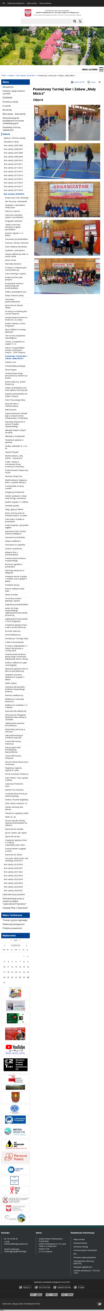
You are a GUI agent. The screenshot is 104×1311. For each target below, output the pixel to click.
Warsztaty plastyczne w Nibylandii (14, 571)
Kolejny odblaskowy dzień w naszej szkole (16, 255)
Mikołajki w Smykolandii (15, 436)
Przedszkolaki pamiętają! (15, 366)
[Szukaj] (74, 21)
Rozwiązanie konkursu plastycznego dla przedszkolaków (14, 285)
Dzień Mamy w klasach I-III (16, 803)
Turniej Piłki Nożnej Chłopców (13, 757)
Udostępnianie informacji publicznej (83, 1262)
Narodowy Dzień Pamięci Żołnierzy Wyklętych (15, 532)
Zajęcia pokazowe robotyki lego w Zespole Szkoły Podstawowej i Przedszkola (16, 415)
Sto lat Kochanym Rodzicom (16, 774)
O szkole (7, 105)
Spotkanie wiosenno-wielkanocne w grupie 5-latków (15, 677)
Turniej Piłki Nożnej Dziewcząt (13, 742)
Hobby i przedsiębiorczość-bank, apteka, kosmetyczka (16, 389)
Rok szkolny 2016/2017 (13, 186)
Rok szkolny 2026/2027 (13, 890)
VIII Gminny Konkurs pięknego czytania (13, 599)
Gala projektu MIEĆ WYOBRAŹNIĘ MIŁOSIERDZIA (13, 749)
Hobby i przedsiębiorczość (16, 292)
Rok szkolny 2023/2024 (13, 879)
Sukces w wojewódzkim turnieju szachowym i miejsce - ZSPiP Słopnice (15, 350)
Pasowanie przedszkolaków (16, 239)
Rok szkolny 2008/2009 (13, 156)
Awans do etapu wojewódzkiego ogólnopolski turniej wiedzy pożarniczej (16, 611)
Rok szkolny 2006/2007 (13, 149)
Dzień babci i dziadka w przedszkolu (14, 520)
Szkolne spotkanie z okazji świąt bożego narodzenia (16, 497)
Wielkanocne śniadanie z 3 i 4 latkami (16, 706)
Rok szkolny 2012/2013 (13, 171)
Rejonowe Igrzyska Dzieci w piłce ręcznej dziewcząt (16, 670)
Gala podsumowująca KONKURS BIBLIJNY (14, 736)
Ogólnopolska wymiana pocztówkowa (14, 724)
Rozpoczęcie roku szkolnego (17, 197)
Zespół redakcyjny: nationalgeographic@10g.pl (15, 1250)
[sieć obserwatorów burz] (15, 1149)
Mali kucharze (10, 409)
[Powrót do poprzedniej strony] (99, 82)
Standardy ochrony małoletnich (12, 128)
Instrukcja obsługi (80, 1246)
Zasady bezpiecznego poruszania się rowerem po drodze (16, 375)
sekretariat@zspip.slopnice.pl (16, 1244)
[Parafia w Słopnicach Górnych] (15, 1089)
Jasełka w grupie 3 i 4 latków (16, 502)
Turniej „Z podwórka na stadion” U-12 (14, 342)
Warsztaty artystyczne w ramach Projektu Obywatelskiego (15, 424)
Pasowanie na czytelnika (15, 545)
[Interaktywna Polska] (99, 1304)
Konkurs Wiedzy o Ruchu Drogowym (15, 324)
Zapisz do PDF (79, 82)
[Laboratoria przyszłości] (15, 1123)
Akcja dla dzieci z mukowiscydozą (12, 404)
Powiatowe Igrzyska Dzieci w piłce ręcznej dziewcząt (16, 626)
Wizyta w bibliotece (13, 541)
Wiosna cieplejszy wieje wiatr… (14, 589)
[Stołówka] (15, 998)
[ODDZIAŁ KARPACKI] (15, 1203)
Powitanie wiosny (12, 585)
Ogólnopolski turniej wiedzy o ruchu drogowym (16, 620)
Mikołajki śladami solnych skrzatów (15, 431)
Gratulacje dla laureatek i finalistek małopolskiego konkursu (15, 689)
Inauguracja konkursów (14, 492)
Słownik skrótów (80, 1243)
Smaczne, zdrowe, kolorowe (16, 243)
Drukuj (93, 82)
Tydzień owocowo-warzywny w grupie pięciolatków (13, 226)
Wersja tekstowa (45, 3)
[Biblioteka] (15, 1184)
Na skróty (7, 109)
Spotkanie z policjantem (15, 250)
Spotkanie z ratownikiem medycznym (15, 206)
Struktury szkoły (10, 101)
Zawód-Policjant (12, 452)
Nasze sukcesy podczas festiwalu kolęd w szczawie (16, 514)
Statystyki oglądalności (82, 1267)
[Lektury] (15, 1174)
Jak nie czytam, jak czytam (16, 833)
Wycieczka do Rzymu (13, 854)
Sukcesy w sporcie (12, 211)
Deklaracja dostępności (15, 3)
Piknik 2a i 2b (10, 817)
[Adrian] (15, 1023)
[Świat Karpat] (15, 1222)
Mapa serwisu (32, 3)
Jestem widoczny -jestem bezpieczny (15, 383)
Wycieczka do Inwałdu (14, 829)
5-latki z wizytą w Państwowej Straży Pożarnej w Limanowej (14, 464)
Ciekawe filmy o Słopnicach (15, 907)
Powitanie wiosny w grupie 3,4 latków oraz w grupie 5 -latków (16, 578)
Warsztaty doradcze (13, 264)
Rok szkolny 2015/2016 (13, 183)
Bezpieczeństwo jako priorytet (14, 278)
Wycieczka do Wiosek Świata (14, 306)
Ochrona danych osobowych (85, 1250)
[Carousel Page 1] (24, 61)
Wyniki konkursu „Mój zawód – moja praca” (14, 457)
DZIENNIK (7, 97)
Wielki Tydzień (11, 683)
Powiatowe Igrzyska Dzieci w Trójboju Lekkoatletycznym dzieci (16, 842)
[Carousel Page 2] (27, 61)
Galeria (6, 134)
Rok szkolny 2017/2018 (13, 190)
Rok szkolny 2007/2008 (13, 153)
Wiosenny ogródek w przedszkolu (13, 565)
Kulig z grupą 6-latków (14, 509)
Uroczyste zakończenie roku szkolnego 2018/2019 (16, 859)
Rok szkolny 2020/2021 (13, 868)
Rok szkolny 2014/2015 (13, 179)
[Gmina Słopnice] (15, 1102)
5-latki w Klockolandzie (14, 642)
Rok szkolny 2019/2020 (13, 864)
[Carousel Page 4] (31, 61)
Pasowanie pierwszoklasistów (12, 300)
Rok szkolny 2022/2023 (13, 875)
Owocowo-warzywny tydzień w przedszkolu (14, 216)
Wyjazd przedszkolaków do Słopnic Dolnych (16, 395)
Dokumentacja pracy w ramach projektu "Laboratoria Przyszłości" (14, 901)
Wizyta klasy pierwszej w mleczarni (15, 730)
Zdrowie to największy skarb (16, 813)
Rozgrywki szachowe (13, 221)
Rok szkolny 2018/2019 (14, 194)
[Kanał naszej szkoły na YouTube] (15, 1054)
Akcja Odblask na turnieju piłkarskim (15, 330)
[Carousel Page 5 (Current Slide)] (34, 61)
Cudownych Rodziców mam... (14, 785)
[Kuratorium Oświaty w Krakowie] (15, 1113)
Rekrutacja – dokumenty (14, 113)
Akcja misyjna (10, 369)
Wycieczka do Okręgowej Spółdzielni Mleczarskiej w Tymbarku (15, 717)
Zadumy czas (10, 362)
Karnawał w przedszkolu (15, 537)
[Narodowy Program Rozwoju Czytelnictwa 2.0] (15, 1073)
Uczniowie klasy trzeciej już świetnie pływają (16, 794)
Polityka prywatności (12, 928)
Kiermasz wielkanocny (14, 695)
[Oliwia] (15, 1042)
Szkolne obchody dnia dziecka (14, 808)
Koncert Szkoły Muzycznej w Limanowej (17, 763)
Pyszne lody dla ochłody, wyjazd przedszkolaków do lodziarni (16, 822)
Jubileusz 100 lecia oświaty (14, 138)
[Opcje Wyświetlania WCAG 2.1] (80, 21)
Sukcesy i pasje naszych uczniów (14, 92)
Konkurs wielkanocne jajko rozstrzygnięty (16, 663)
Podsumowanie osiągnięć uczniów (15, 849)
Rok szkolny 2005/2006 (13, 145)
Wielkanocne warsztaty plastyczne (14, 700)
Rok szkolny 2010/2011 (13, 164)
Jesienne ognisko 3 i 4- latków (14, 234)
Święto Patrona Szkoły (14, 295)
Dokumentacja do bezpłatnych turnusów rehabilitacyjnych (13, 121)
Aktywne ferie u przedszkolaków (11, 553)
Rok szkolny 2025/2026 (13, 887)
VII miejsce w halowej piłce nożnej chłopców (16, 312)
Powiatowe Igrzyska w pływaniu (14, 441)
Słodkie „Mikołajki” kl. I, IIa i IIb (16, 447)
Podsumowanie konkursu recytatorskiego (15, 559)
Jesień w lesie (10, 260)
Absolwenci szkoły (11, 141)
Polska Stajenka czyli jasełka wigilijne (16, 526)
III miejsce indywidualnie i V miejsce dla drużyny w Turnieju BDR (16, 648)
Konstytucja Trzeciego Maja (16, 638)
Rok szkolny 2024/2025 (13, 883)
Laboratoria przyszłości (14, 894)
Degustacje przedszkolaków (16, 604)
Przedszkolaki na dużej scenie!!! (14, 487)
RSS (4, 3)
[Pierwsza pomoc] (15, 1162)
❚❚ (5, 61)
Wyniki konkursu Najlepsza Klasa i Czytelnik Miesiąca (16, 481)
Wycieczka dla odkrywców (15, 711)
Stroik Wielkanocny (13, 635)
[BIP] (15, 1082)
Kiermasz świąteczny (13, 476)
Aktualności (8, 87)
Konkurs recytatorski (13, 548)
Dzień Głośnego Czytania (15, 273)
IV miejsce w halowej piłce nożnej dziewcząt (16, 268)
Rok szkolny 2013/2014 (13, 175)
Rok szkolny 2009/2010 (13, 160)
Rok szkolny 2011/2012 (13, 168)
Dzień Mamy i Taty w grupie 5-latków (16, 779)
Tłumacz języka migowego (15, 920)
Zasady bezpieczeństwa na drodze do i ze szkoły (16, 318)
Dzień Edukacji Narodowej (16, 246)
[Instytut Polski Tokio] (15, 1194)
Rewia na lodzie (11, 594)
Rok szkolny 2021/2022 (13, 872)
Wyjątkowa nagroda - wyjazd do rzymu (14, 769)
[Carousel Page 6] (36, 61)
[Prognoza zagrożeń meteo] (15, 1137)
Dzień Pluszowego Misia (15, 400)
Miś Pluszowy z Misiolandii (16, 201)
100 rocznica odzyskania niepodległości (15, 336)
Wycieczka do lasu (12, 836)
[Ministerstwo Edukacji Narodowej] (15, 1211)
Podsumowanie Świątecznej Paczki (16, 471)
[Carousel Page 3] (29, 61)
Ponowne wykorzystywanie (84, 1257)
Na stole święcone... (13, 631)
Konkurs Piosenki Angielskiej (16, 799)
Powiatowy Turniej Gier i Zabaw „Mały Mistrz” (16, 357)
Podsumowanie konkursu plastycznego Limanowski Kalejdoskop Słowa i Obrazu (16, 656)
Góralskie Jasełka (12, 505)
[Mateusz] (15, 1011)
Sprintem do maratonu (14, 790)
